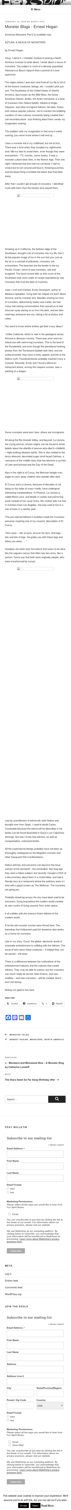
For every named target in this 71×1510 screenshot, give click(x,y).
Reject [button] (35, 1505)
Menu (37, 9)
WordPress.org (13, 1294)
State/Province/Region (49, 1388)
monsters (36, 1039)
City (9, 1388)
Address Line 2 (15, 1376)
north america (54, 1039)
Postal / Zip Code (16, 1400)
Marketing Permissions (20, 1201)
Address (11, 1364)
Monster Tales (19, 1034)
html (12, 1188)
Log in (8, 1273)
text (12, 1192)
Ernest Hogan (19, 1039)
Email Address (16, 1148)
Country (41, 1400)
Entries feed (11, 1280)
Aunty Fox (38, 21)
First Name (13, 1161)
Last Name (13, 1173)
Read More (47, 1505)
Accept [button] (23, 1505)
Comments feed (13, 1287)
